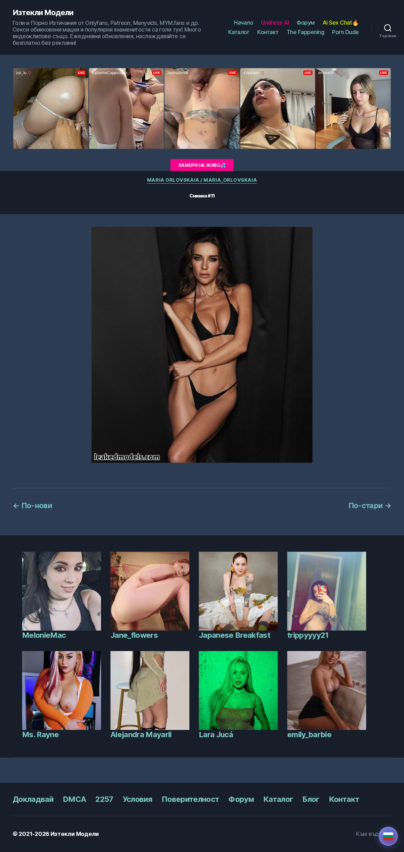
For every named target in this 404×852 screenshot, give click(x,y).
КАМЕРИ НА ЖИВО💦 (202, 165)
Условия (137, 799)
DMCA (74, 799)
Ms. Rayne (40, 734)
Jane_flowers (134, 635)
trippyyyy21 (308, 635)
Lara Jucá (216, 734)
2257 (104, 799)
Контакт (268, 32)
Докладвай (33, 799)
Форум (306, 22)
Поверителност (190, 799)
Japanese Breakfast (234, 635)
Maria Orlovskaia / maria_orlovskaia (202, 180)
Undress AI (275, 22)
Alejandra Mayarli (141, 734)
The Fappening (305, 32)
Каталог (239, 32)
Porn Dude (345, 32)
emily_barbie (309, 734)
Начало (243, 22)
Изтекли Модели (43, 12)
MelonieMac (44, 635)
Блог (310, 799)
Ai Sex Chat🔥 (341, 22)
